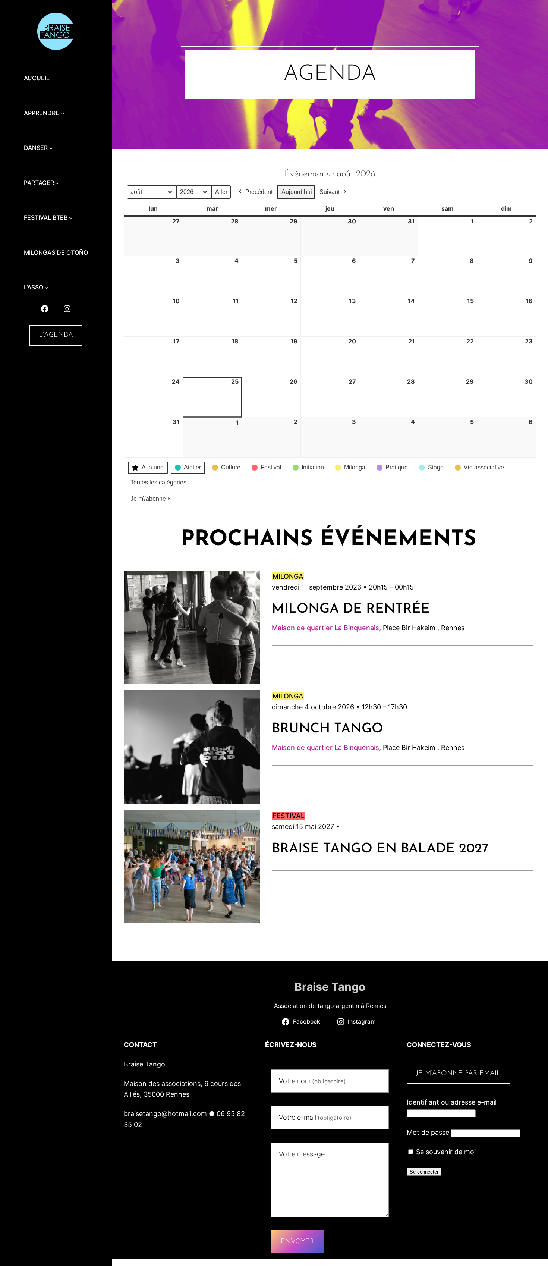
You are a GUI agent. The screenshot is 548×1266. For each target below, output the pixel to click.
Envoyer (297, 1241)
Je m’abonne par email (458, 1073)
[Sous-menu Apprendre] (62, 113)
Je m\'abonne (148, 499)
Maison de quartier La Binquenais (325, 628)
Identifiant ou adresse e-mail (452, 1102)
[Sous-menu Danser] (51, 148)
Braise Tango (330, 986)
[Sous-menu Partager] (57, 183)
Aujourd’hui (296, 192)
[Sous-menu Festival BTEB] (71, 218)
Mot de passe (428, 1132)
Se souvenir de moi (445, 1152)
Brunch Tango (327, 729)
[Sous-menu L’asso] (46, 287)
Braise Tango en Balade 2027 (380, 849)
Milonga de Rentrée (351, 609)
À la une (153, 467)
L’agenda (56, 335)
